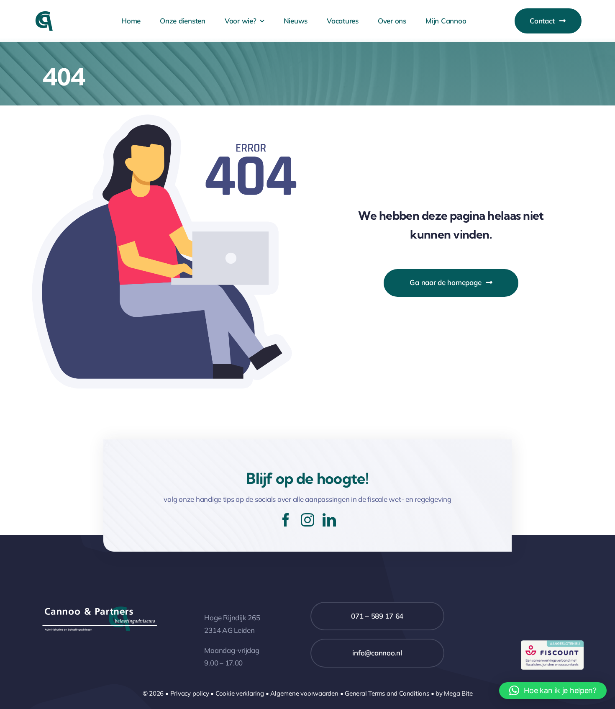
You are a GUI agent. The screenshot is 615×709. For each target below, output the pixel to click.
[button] (553, 690)
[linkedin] (329, 520)
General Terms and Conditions (387, 693)
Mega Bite (458, 693)
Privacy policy (189, 693)
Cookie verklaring (239, 693)
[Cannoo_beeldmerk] (43, 14)
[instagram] (307, 520)
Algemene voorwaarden (304, 693)
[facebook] (285, 520)
